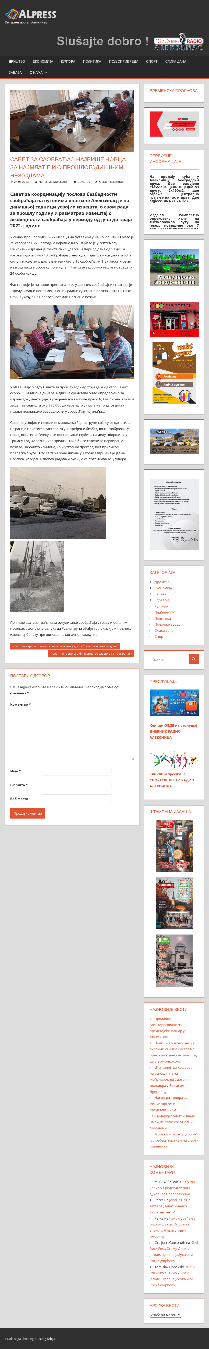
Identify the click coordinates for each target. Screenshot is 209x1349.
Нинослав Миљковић (54, 182)
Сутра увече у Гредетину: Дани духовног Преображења (172, 1187)
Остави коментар (111, 182)
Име (15, 771)
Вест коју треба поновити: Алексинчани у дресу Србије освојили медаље (65, 646)
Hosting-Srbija (45, 1339)
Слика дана (175, 61)
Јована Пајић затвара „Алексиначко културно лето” (170, 1206)
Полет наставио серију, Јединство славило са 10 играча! (90, 654)
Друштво (17, 61)
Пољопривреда (123, 61)
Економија (43, 61)
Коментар (20, 704)
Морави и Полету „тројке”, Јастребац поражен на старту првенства (174, 1140)
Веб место (19, 798)
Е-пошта (19, 785)
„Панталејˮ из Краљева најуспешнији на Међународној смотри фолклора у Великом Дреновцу (171, 1079)
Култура (68, 61)
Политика (92, 61)
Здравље (162, 600)
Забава (15, 72)
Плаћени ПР (165, 612)
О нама (36, 72)
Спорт (152, 61)
